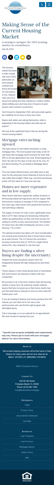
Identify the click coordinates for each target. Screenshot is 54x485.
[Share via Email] (22, 57)
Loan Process (27, 441)
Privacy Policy (27, 410)
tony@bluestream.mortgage (27, 390)
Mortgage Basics (27, 447)
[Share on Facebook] (4, 57)
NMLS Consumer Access (27, 366)
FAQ (27, 458)
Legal (27, 405)
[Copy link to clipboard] (28, 57)
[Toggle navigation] (49, 4)
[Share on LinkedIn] (16, 57)
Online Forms (27, 452)
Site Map (27, 421)
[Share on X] (10, 57)
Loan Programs (27, 436)
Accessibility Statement (27, 416)
